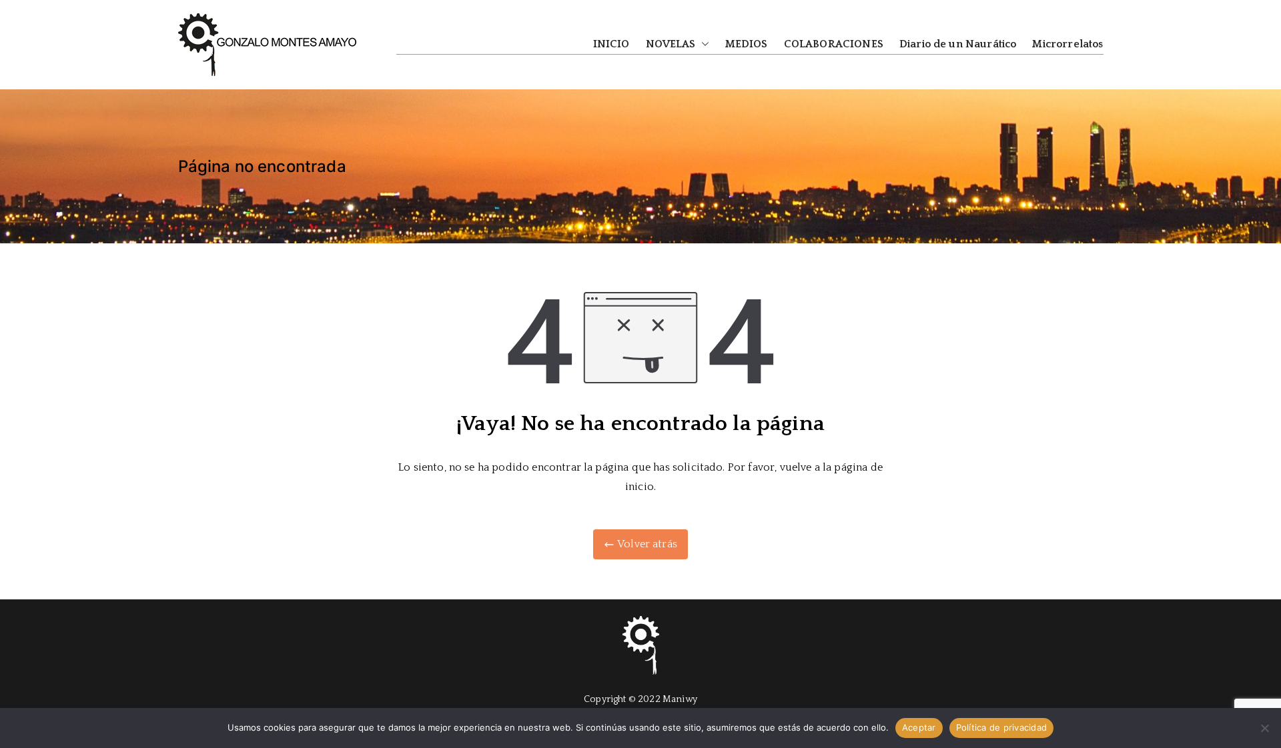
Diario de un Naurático (958, 44)
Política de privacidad (1001, 727)
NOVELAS (671, 44)
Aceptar (919, 727)
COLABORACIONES (833, 44)
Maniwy (680, 699)
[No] (1264, 728)
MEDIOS (746, 44)
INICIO (611, 44)
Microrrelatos (1067, 44)
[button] (702, 44)
